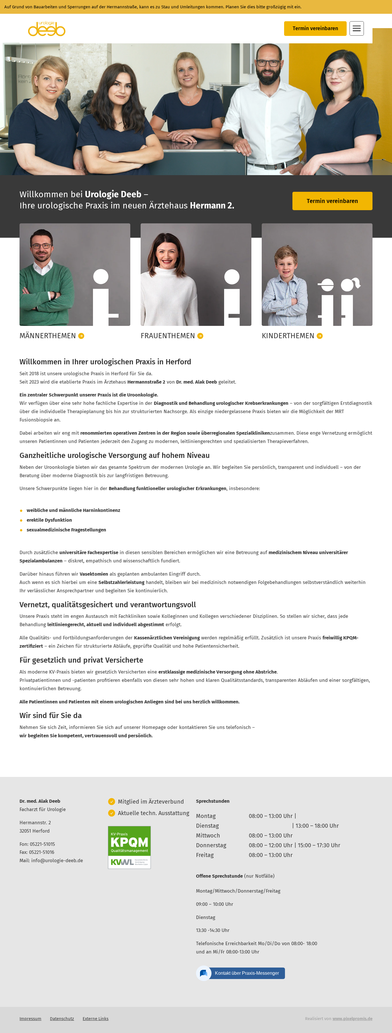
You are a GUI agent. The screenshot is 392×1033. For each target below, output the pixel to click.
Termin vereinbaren (315, 28)
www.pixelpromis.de (352, 1018)
